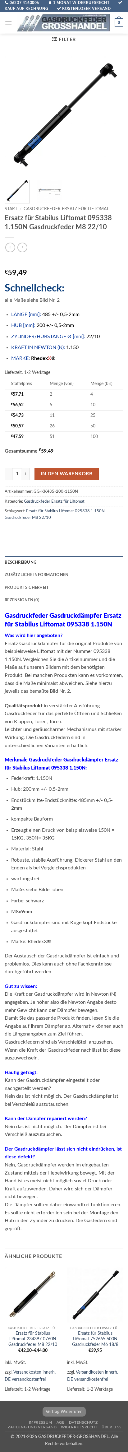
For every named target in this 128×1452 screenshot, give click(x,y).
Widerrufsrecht (79, 1427)
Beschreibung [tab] (20, 562)
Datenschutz (83, 1422)
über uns (112, 1427)
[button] (8, 22)
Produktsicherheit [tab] (27, 587)
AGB (61, 1422)
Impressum (41, 1422)
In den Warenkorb (67, 474)
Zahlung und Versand (32, 1427)
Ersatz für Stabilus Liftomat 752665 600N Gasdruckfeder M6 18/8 (95, 1339)
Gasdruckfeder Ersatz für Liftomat (66, 209)
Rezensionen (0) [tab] (22, 600)
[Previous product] (22, 247)
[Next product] (10, 247)
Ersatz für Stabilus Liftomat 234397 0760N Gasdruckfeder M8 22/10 (32, 1339)
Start (11, 209)
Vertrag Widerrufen (64, 1411)
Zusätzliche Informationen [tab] (36, 575)
